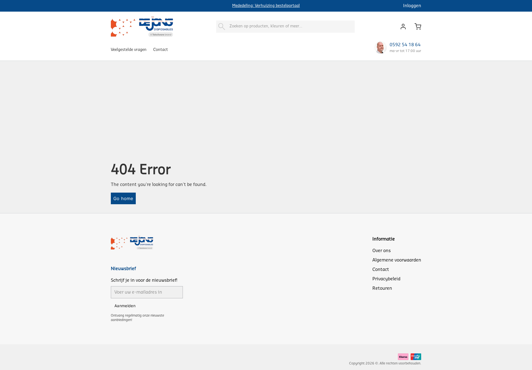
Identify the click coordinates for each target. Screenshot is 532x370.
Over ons (381, 251)
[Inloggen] (401, 26)
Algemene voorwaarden (396, 260)
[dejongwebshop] (142, 26)
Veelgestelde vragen (129, 50)
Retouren (382, 288)
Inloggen (412, 6)
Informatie (383, 239)
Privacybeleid (386, 279)
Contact (160, 50)
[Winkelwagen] (415, 26)
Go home (123, 198)
